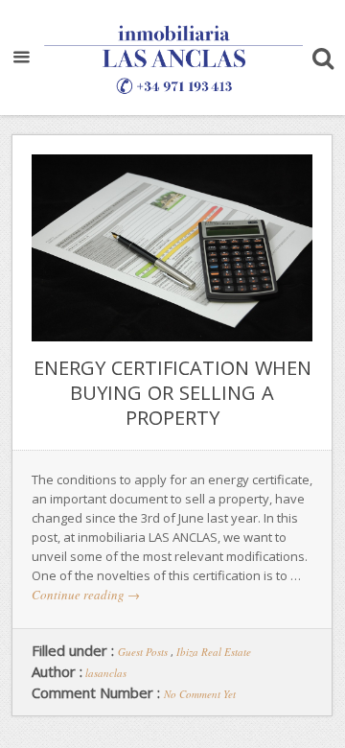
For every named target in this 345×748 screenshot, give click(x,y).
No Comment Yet (200, 694)
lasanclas (105, 673)
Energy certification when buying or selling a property (172, 393)
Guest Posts (143, 651)
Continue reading (86, 594)
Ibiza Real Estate (213, 651)
